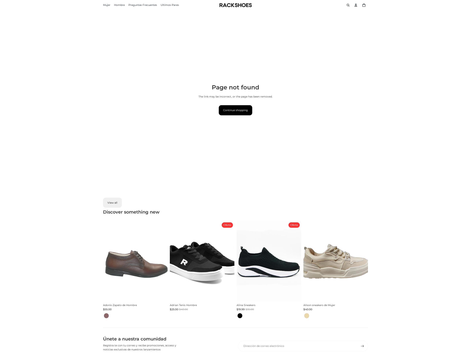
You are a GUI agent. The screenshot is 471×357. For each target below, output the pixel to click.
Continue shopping (235, 110)
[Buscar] (348, 5)
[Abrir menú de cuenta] (356, 5)
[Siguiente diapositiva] (228, 261)
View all (112, 202)
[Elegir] (162, 296)
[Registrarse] (362, 346)
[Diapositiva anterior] (175, 261)
